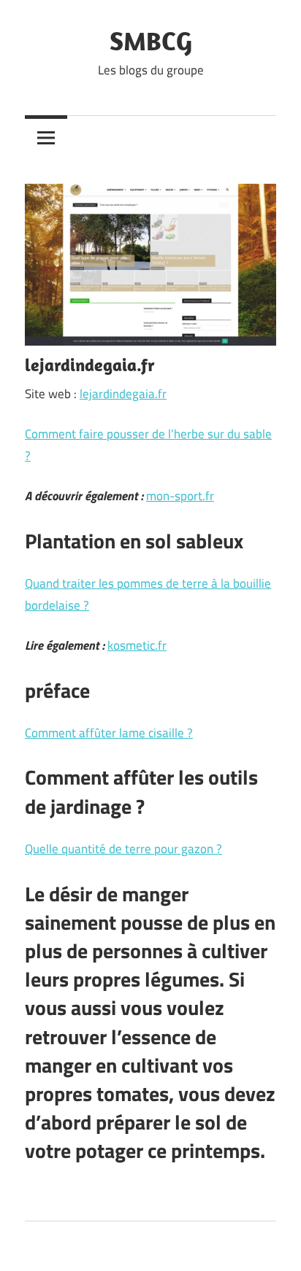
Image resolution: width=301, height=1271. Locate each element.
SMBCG (151, 40)
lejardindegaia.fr (123, 393)
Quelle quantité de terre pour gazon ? (123, 848)
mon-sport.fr (180, 495)
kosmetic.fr (137, 645)
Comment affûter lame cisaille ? (109, 732)
